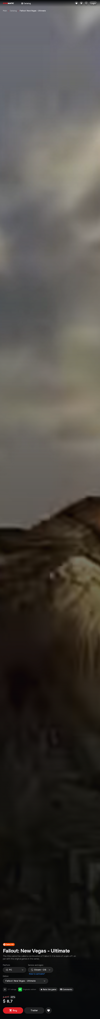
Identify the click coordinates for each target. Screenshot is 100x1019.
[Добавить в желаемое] (48, 1010)
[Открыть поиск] (86, 3)
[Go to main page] (8, 3)
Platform (6, 965)
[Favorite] (76, 3)
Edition (6, 976)
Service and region (35, 965)
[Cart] (81, 3)
